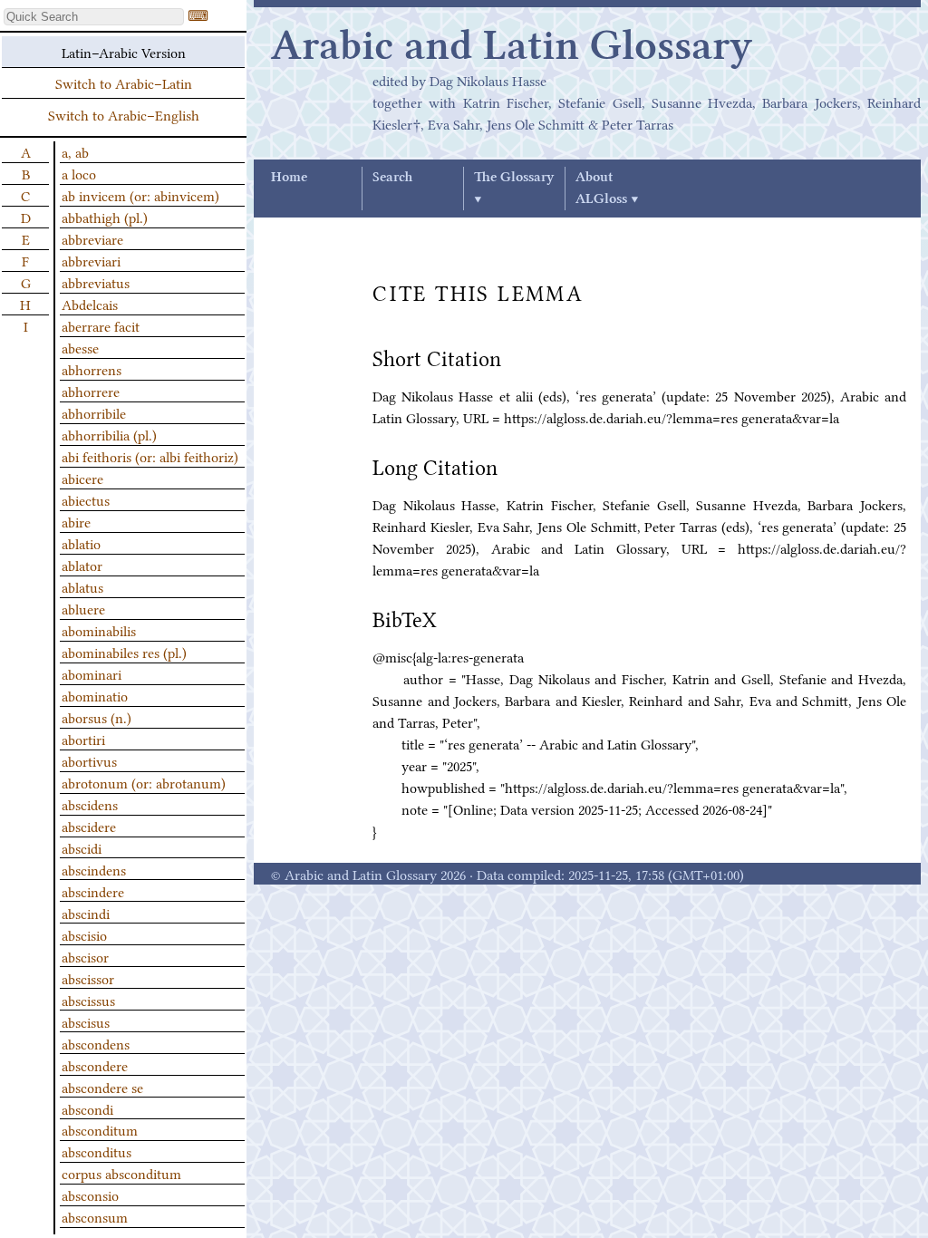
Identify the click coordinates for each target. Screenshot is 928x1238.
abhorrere (91, 391)
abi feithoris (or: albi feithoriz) (150, 456)
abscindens (94, 869)
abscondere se (102, 1087)
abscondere (95, 1065)
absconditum (100, 1129)
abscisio (84, 934)
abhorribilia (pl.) (109, 434)
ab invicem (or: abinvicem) (140, 195)
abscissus (88, 1000)
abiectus (86, 499)
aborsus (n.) (96, 717)
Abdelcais (90, 304)
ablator (82, 565)
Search (392, 178)
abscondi (87, 1108)
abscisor (85, 956)
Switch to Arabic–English (123, 114)
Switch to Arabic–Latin (123, 82)
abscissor (88, 978)
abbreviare (92, 238)
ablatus (82, 586)
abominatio (95, 695)
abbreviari (91, 260)
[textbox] (94, 16)
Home (289, 178)
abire (76, 521)
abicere (82, 478)
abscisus (86, 1021)
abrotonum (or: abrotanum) (144, 782)
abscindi (86, 913)
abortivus (89, 760)
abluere (83, 608)
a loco (79, 173)
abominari (91, 673)
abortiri (83, 739)
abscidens (90, 804)
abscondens (96, 1043)
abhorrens (91, 369)
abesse (80, 347)
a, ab (75, 151)
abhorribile (94, 412)
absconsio (90, 1194)
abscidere (89, 826)
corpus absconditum (121, 1173)
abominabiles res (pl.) (124, 652)
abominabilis (99, 630)
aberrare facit (101, 325)
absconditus (96, 1151)
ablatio (81, 543)
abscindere (93, 891)
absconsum (95, 1216)
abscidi (82, 847)
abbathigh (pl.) (105, 217)
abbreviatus (96, 282)
